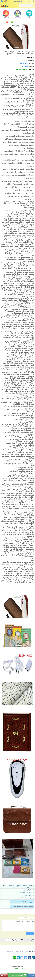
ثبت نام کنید (17, 1)
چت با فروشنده (25, 902)
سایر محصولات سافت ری (25, 898)
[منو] (2, 1)
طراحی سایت (17, 970)
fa (6, 0)
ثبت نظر (30, 933)
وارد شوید (29, 1)
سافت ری (26, 60)
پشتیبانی (31, 975)
